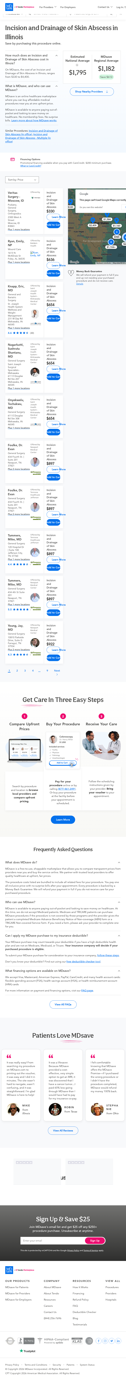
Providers (110, 1293)
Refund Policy (81, 1299)
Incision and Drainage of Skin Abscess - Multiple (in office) (28, 138)
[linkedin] (118, 1341)
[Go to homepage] (19, 1270)
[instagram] (105, 1341)
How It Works (80, 1287)
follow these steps (108, 955)
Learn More (56, 216)
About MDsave (52, 1287)
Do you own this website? (91, 207)
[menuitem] (47, 7)
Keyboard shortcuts (103, 263)
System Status (87, 1364)
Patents (70, 1364)
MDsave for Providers (17, 1293)
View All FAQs (63, 1004)
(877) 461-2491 (67, 789)
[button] (31, 59)
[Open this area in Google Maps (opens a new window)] (74, 262)
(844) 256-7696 (52, 1318)
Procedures (112, 1287)
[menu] (63, 7)
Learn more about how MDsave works (33, 120)
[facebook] (99, 1341)
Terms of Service (91, 1250)
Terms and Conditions (36, 1364)
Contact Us (50, 1312)
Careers (48, 1306)
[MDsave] (19, 7)
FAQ (75, 1306)
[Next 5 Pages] (39, 671)
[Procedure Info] (77, 65)
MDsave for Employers (18, 1299)
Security (57, 1364)
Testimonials (80, 1324)
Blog (75, 1318)
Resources (50, 1299)
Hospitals (110, 1299)
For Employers (67, 7)
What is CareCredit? (30, 165)
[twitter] (112, 1341)
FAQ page (87, 990)
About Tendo (51, 1293)
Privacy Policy (73, 1250)
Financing (78, 1293)
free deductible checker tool (83, 961)
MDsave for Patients (16, 1287)
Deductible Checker (84, 1312)
